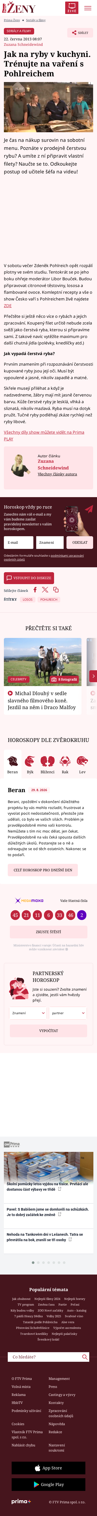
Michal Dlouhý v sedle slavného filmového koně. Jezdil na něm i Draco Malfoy (42, 700)
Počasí (75, 1304)
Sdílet (77, 34)
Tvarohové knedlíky (34, 1334)
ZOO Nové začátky (50, 1310)
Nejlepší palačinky (64, 1334)
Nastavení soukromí (57, 1448)
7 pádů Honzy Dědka (28, 1316)
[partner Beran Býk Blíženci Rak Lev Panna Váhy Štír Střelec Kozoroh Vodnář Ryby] (68, 1013)
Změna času (46, 1304)
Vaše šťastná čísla (73, 900)
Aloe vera (67, 1322)
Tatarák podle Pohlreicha (40, 1322)
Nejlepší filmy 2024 (47, 1299)
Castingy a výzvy (62, 1394)
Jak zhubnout (21, 1299)
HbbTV (17, 1402)
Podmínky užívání (26, 1410)
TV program (26, 1304)
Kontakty (56, 1402)
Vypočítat (48, 1030)
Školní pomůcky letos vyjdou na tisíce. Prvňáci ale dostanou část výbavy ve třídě (47, 1186)
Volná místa (21, 1386)
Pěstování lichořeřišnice (32, 1328)
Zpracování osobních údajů (61, 1413)
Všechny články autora (57, 474)
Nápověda (57, 1424)
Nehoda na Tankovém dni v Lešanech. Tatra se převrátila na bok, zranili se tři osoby (45, 1237)
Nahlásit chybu (23, 1445)
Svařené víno (74, 1316)
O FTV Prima (22, 1378)
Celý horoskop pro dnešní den (43, 870)
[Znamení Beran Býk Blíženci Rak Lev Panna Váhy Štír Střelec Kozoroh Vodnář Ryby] (50, 542)
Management (59, 1378)
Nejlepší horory (74, 1299)
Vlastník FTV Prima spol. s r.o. (27, 1434)
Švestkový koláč (48, 1339)
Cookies (18, 1424)
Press (53, 1386)
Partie (62, 1304)
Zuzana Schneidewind (23, 44)
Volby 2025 (54, 1316)
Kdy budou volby (22, 1310)
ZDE (8, 305)
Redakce (55, 1432)
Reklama (19, 1394)
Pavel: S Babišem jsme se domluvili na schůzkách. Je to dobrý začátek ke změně (48, 1212)
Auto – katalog (76, 1310)
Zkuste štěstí (48, 932)
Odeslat (79, 542)
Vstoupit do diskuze (32, 578)
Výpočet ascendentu (67, 1328)
